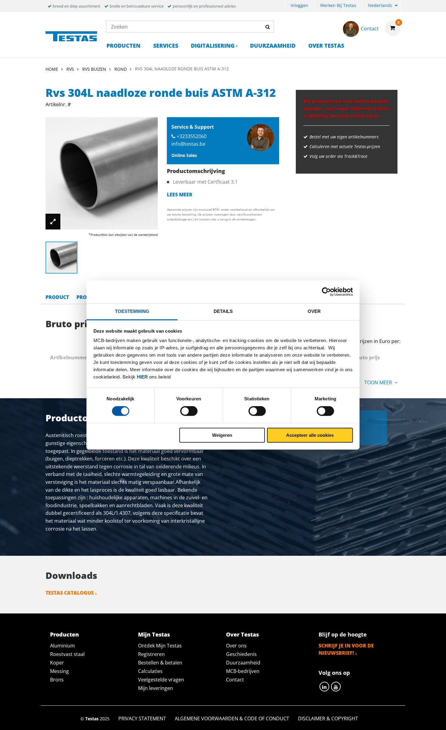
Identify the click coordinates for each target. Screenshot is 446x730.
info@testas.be (188, 144)
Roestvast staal (67, 654)
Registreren (151, 654)
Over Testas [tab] (242, 634)
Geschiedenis (241, 654)
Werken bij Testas (338, 5)
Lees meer (179, 194)
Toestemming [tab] (132, 311)
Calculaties (150, 671)
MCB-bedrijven (242, 671)
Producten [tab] (64, 634)
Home (52, 69)
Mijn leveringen (155, 688)
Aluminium (62, 645)
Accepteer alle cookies (310, 435)
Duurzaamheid (273, 45)
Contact (235, 679)
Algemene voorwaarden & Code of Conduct (232, 718)
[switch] (189, 411)
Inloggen (299, 5)
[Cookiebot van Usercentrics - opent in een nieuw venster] (326, 291)
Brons (57, 679)
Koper (57, 662)
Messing (59, 671)
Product (57, 297)
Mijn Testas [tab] (154, 634)
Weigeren (222, 435)
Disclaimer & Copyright (328, 718)
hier (142, 376)
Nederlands (380, 5)
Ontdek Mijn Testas (160, 645)
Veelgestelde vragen (161, 679)
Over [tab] (314, 311)
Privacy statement (142, 718)
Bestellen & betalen (160, 662)
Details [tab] (223, 311)
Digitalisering (213, 45)
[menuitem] (299, 6)
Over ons (236, 645)
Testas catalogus (70, 592)
